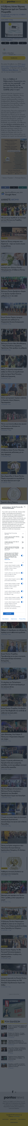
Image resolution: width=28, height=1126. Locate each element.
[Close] (25, 507)
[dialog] (14, 563)
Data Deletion (5, 618)
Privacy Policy (22, 618)
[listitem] (14, 534)
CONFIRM (8, 613)
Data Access (14, 618)
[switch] (22, 537)
